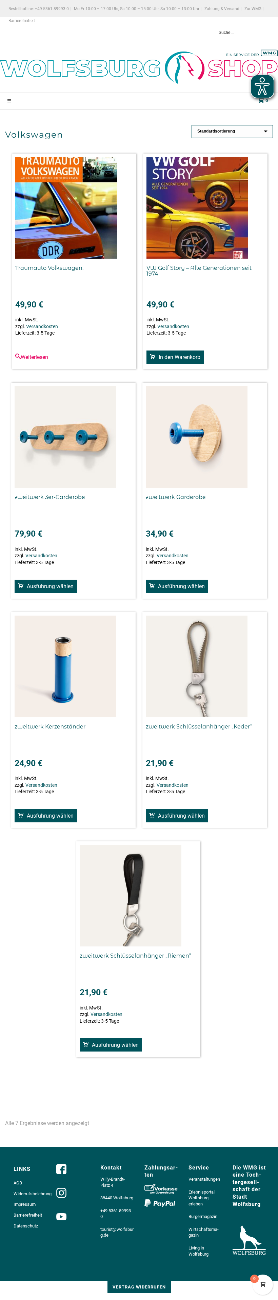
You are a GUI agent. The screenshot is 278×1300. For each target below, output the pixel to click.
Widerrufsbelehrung (33, 1193)
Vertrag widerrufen (139, 1286)
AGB (18, 1182)
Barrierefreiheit (28, 1215)
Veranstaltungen (204, 1179)
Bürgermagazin (202, 1216)
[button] (175, 357)
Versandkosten (42, 326)
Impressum (25, 1204)
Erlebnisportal (201, 1192)
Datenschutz (26, 1225)
